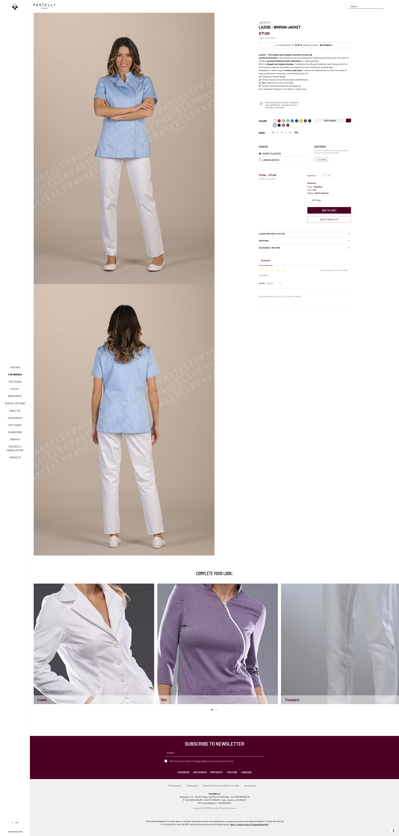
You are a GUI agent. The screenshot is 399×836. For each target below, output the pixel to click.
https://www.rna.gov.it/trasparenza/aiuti (249, 824)
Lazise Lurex (301, 89)
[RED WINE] (305, 121)
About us (15, 410)
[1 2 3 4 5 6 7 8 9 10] (327, 175)
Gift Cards (15, 424)
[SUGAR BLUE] (296, 121)
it (13, 822)
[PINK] (283, 125)
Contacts (15, 457)
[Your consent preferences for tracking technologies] (394, 831)
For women (15, 374)
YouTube (232, 772)
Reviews (265, 260)
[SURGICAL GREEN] (292, 121)
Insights (15, 439)
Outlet (15, 388)
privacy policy (201, 760)
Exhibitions (15, 432)
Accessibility (250, 785)
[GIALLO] (301, 121)
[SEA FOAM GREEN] (288, 121)
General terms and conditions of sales (221, 785)
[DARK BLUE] (279, 125)
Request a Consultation (15, 448)
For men (15, 367)
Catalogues (15, 417)
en (16, 822)
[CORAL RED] (279, 121)
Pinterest (216, 772)
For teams (15, 381)
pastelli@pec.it (209, 803)
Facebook (184, 772)
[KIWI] (283, 121)
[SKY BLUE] (275, 125)
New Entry (15, 395)
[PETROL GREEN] (310, 121)
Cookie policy (192, 785)
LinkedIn (246, 772)
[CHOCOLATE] (288, 125)
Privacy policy (174, 785)
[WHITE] (275, 121)
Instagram (200, 772)
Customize (322, 160)
